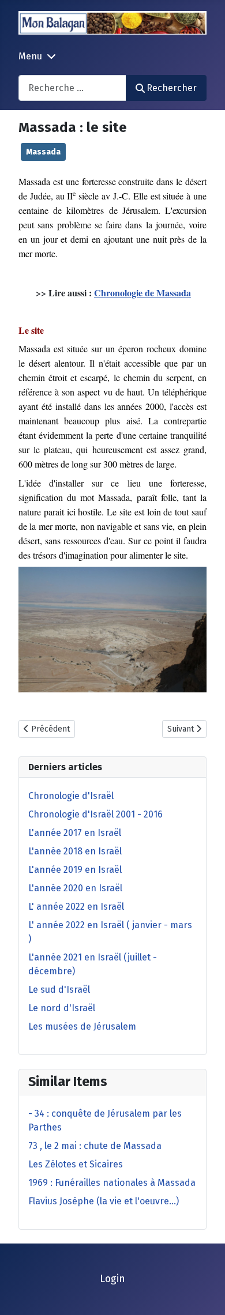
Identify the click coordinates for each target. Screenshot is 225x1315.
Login (112, 1279)
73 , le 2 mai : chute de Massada (95, 1145)
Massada (43, 152)
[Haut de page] (205, 1294)
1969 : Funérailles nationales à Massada (112, 1182)
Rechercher (172, 87)
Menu (30, 56)
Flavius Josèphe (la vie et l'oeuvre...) (103, 1201)
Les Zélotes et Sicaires (75, 1164)
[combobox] (72, 88)
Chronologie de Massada (142, 292)
